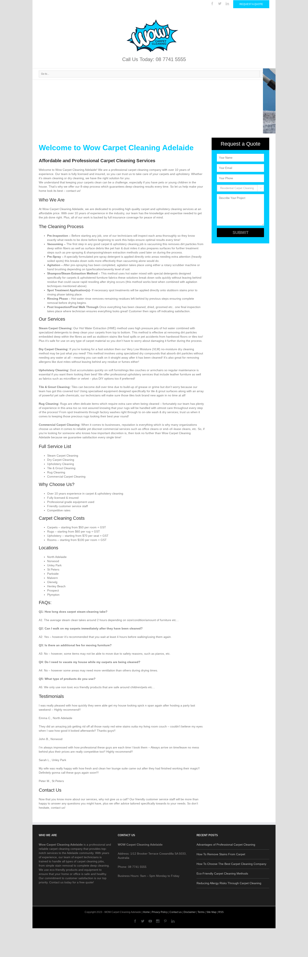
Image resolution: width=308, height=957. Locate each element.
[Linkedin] (227, 3)
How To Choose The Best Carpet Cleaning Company (231, 864)
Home (146, 912)
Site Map (211, 912)
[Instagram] (157, 921)
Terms (201, 912)
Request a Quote (251, 4)
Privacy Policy (160, 912)
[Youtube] (150, 921)
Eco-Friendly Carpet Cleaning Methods (222, 873)
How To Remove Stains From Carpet (221, 854)
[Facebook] (212, 3)
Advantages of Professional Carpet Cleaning (226, 844)
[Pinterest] (165, 921)
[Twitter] (219, 3)
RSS (221, 912)
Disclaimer (190, 912)
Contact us (176, 912)
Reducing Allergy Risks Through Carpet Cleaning (229, 883)
